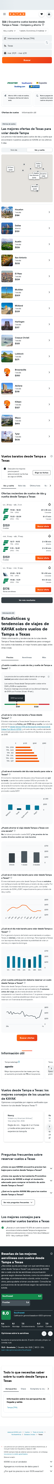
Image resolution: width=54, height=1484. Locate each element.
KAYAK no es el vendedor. (15, 1461)
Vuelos (27, 1432)
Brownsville (20, 369)
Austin (18, 241)
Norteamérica (16, 1434)
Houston (19, 209)
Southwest (19, 1312)
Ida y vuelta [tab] (8, 485)
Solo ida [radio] (14, 150)
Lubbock (19, 353)
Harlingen (19, 321)
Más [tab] (44, 657)
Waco (18, 417)
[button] (4, 14)
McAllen (19, 289)
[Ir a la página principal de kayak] (17, 14)
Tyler (17, 433)
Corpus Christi (22, 337)
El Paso (18, 273)
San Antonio (21, 257)
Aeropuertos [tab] (11, 1389)
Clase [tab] (23, 1389)
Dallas (18, 225)
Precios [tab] (9, 657)
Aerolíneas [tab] (27, 657)
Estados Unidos (29, 1434)
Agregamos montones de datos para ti (21, 1466)
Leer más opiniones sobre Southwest (16, 1350)
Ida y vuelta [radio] (40, 150)
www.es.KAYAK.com (14, 1432)
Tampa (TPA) (12, 1407)
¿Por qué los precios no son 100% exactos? (23, 1471)
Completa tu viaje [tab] (38, 1389)
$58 (4, 21)
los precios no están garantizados (16, 1454)
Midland (19, 305)
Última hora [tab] (35, 485)
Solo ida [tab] (22, 485)
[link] (27, 1038)
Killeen (18, 401)
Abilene (18, 385)
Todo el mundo (38, 1432)
